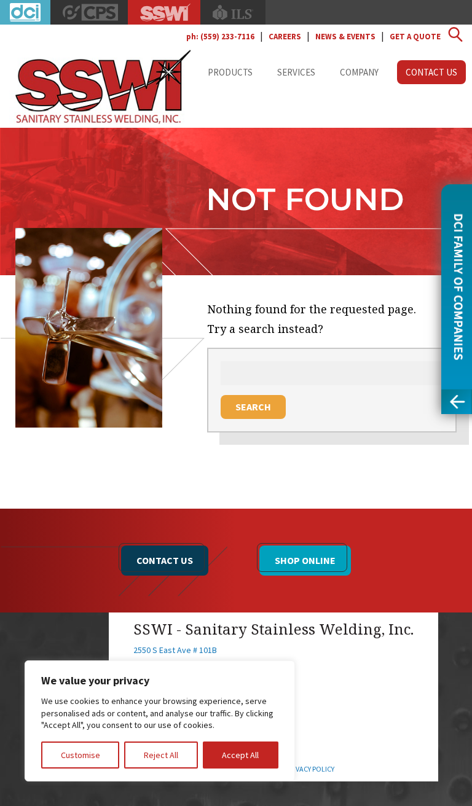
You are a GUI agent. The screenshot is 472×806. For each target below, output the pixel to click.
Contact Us (431, 72)
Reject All (161, 755)
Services (296, 72)
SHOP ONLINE (305, 560)
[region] (160, 720)
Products (230, 72)
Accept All (240, 755)
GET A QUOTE (415, 36)
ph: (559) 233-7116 (220, 36)
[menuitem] (230, 72)
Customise (80, 755)
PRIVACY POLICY (310, 768)
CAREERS (285, 36)
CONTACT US (164, 560)
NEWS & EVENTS (345, 36)
